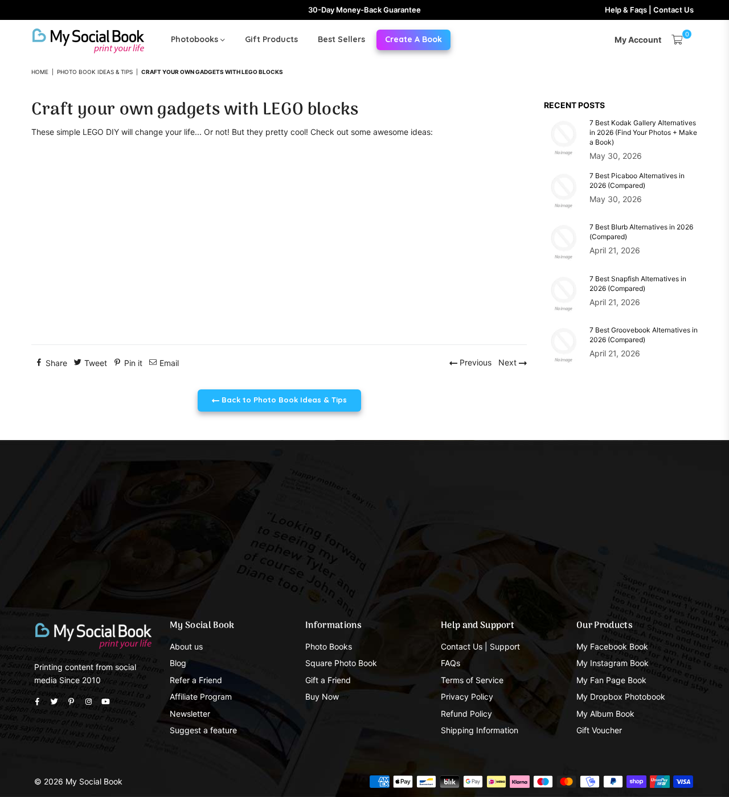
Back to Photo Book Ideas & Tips (283, 399)
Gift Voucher (599, 730)
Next (508, 362)
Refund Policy (466, 713)
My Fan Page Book (611, 680)
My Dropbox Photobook (620, 696)
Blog (178, 663)
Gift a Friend (328, 680)
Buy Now (322, 696)
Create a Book (413, 39)
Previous (474, 362)
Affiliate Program (201, 696)
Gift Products (271, 39)
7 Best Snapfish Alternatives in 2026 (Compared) (637, 283)
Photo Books (328, 646)
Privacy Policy (467, 696)
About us (186, 646)
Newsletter (190, 713)
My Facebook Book (612, 646)
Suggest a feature (203, 730)
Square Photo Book (341, 663)
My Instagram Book (612, 663)
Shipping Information (479, 730)
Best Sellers (341, 39)
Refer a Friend (196, 680)
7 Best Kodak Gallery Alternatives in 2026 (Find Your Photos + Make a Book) (643, 132)
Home (39, 71)
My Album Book (605, 713)
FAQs (450, 663)
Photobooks (195, 39)
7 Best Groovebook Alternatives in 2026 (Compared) (643, 335)
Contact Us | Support (480, 646)
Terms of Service (472, 680)
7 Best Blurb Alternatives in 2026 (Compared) (641, 232)
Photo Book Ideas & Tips (95, 71)
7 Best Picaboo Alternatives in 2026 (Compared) (637, 180)
